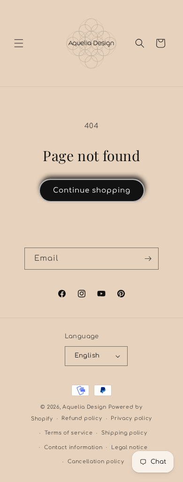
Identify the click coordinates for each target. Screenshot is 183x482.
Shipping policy (124, 433)
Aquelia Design (84, 407)
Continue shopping (91, 190)
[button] (18, 43)
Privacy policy (131, 418)
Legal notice (129, 447)
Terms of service (68, 433)
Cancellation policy (96, 462)
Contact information (73, 447)
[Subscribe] (147, 259)
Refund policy (81, 418)
